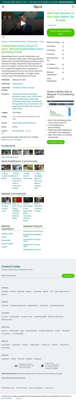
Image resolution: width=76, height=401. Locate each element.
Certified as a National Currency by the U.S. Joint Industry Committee (26, 365)
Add (2, 133)
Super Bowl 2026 (40, 317)
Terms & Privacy (21, 388)
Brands (12, 291)
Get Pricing (5, 348)
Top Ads (4, 317)
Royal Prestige (7, 244)
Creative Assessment (18, 305)
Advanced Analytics (57, 305)
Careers (25, 345)
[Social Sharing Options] (3, 37)
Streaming (37, 291)
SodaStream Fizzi (19, 94)
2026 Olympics (6, 320)
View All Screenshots (9, 157)
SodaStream (17, 84)
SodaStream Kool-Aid (32, 249)
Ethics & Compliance (36, 388)
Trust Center (49, 388)
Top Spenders (14, 317)
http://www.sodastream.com (24, 123)
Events (57, 331)
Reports (4, 331)
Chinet (4, 247)
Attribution (44, 305)
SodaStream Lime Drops (33, 231)
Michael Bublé (18, 131)
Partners (55, 345)
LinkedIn (29, 359)
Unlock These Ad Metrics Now (60, 32)
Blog (22, 331)
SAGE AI (4, 294)
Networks (20, 291)
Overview (4, 291)
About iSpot (5, 345)
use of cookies (6, 398)
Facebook (16, 88)
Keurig (3, 237)
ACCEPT (19, 398)
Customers (16, 345)
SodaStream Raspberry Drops (32, 235)
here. (60, 374)
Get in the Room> (66, 2)
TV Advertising (18, 334)
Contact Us (45, 345)
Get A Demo (68, 276)
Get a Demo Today (56, 142)
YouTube (30, 88)
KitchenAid (5, 240)
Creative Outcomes (46, 331)
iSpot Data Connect (62, 291)
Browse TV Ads (27, 317)
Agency (29, 291)
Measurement (33, 305)
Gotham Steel (7, 234)
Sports (45, 291)
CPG (51, 291)
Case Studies (14, 331)
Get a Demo (64, 345)
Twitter (24, 88)
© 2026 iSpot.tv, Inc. (7, 388)
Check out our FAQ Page (11, 139)
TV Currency (6, 334)
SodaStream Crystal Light (31, 245)
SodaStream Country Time (32, 240)
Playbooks (66, 331)
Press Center (34, 345)
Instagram (38, 359)
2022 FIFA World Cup (55, 317)
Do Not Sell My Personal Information (13, 378)
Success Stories (31, 331)
